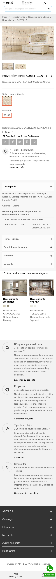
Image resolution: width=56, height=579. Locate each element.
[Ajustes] (51, 3)
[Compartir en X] (5, 142)
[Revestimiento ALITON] (46, 76)
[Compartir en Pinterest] (27, 142)
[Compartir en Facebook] (12, 142)
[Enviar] (49, 8)
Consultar (19, 457)
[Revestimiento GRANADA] (14, 288)
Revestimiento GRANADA (11, 300)
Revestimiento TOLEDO (37, 300)
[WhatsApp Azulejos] (45, 3)
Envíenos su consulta (24, 380)
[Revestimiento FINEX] (51, 76)
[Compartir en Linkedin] (20, 142)
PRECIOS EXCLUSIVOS (21, 150)
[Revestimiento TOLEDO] (41, 288)
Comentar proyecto (23, 418)
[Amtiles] (28, 3)
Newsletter (20, 464)
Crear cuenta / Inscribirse (26, 493)
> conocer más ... (18, 167)
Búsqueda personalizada (28, 344)
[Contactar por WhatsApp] (34, 142)
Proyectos (19, 386)
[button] (28, 186)
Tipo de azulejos (23, 425)
